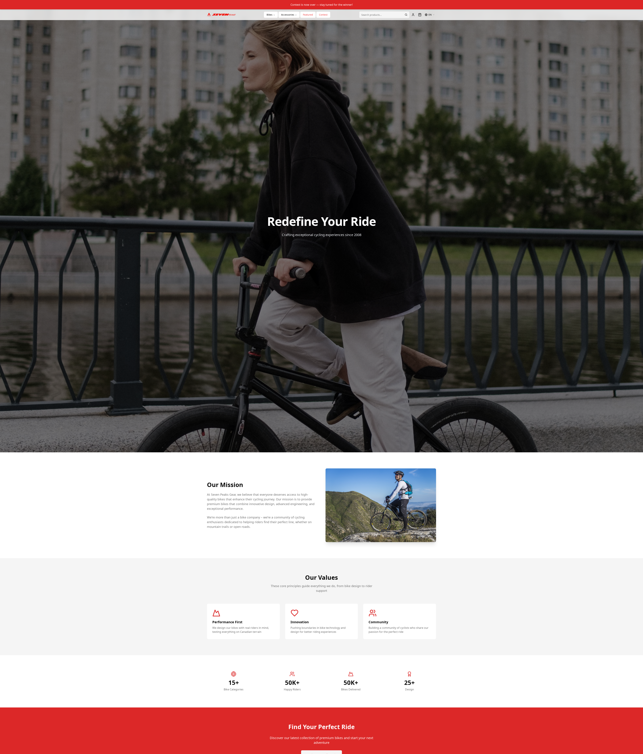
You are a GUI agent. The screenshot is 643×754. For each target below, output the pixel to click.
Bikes (269, 14)
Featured (308, 14)
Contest (323, 14)
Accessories (287, 14)
